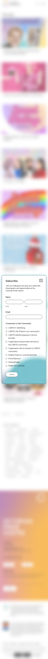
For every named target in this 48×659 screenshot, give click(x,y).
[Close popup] (41, 280)
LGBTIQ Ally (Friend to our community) (23, 331)
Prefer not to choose (16, 365)
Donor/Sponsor (14, 358)
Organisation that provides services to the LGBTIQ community (23, 343)
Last (26, 306)
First (7, 306)
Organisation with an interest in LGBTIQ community (24, 349)
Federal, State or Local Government (22, 355)
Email (8, 312)
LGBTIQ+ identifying (16, 327)
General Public (14, 362)
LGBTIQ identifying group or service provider (22, 336)
